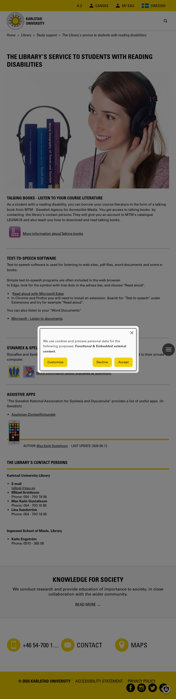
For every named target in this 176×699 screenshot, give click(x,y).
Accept (123, 362)
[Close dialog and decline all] (131, 331)
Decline (102, 362)
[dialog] (88, 349)
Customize (55, 362)
